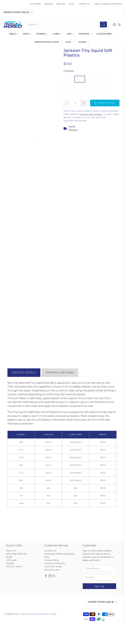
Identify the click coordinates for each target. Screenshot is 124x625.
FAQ (46, 557)
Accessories (104, 34)
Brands (49, 4)
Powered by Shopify (46, 614)
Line (69, 34)
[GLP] (80, 79)
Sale (68, 42)
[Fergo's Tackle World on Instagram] (49, 576)
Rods (26, 34)
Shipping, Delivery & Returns (59, 553)
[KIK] (91, 86)
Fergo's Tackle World (24, 614)
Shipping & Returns (60, 372)
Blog (72, 4)
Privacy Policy (51, 560)
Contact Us (84, 4)
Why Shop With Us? (16, 553)
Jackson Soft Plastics (91, 114)
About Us (11, 550)
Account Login (52, 569)
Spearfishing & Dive (47, 42)
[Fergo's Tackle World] (12, 24)
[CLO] (68, 86)
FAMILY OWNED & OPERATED (108, 4)
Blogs (9, 557)
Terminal (84, 34)
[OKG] (102, 79)
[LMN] (68, 94)
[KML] (80, 86)
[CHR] (91, 79)
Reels (12, 34)
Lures (56, 34)
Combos (41, 34)
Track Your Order (53, 566)
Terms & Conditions (54, 563)
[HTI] (102, 86)
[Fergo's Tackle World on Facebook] (45, 576)
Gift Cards (35, 4)
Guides (82, 42)
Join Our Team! (14, 566)
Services (61, 4)
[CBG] (68, 79)
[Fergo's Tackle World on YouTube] (53, 576)
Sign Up (99, 586)
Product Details (24, 372)
